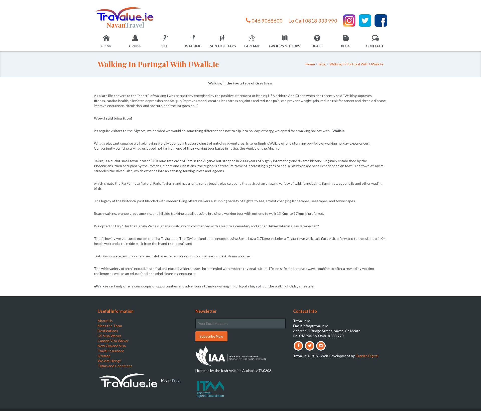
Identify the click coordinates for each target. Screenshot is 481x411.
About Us (105, 321)
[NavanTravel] (125, 14)
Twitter (365, 20)
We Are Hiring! (109, 361)
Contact (375, 46)
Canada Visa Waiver (113, 341)
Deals (316, 46)
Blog (345, 46)
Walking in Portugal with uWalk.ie (356, 64)
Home (106, 46)
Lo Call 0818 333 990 (312, 21)
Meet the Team (110, 326)
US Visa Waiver (109, 336)
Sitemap (104, 356)
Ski (164, 46)
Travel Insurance (111, 351)
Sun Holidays (223, 46)
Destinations (108, 331)
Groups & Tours (284, 46)
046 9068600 (267, 21)
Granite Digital (366, 356)
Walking (193, 46)
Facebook (381, 20)
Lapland (252, 46)
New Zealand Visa (112, 346)
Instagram (349, 20)
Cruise (135, 46)
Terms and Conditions (115, 366)
